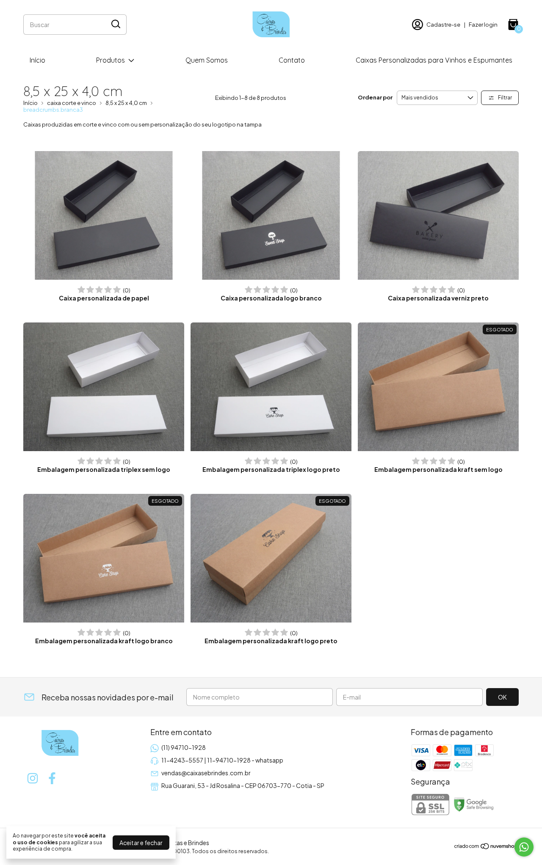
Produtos (110, 60)
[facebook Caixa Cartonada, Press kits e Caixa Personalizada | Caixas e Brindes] (52, 778)
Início (37, 60)
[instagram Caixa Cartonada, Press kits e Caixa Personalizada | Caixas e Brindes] (32, 778)
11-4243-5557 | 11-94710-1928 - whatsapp (222, 760)
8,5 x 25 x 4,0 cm (126, 102)
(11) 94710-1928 (183, 747)
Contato (292, 60)
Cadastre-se (443, 24)
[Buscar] (115, 24)
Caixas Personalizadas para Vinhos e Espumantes (434, 60)
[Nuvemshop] (486, 847)
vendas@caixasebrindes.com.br (206, 773)
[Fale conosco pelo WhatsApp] (524, 847)
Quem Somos (206, 60)
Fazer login (483, 24)
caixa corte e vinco (71, 102)
